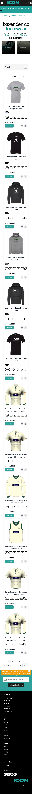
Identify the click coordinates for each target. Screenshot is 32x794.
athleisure (7, 709)
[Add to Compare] (25, 125)
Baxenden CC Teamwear (12, 17)
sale (5, 714)
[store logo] (13, 2)
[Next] (26, 661)
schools (6, 735)
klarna (6, 746)
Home (5, 15)
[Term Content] (1, 11)
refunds (6, 754)
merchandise (8, 711)
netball (6, 730)
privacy (6, 752)
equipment (7, 703)
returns (6, 749)
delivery (6, 757)
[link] (6, 661)
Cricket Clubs (21, 15)
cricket (6, 722)
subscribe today (16, 685)
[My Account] (29, 3)
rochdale (6, 765)
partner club (7, 738)
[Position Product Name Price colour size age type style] (18, 76)
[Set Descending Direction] (27, 77)
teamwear (7, 701)
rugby (5, 727)
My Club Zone (12, 15)
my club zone (8, 698)
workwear (7, 706)
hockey (6, 733)
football (6, 725)
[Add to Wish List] (22, 125)
